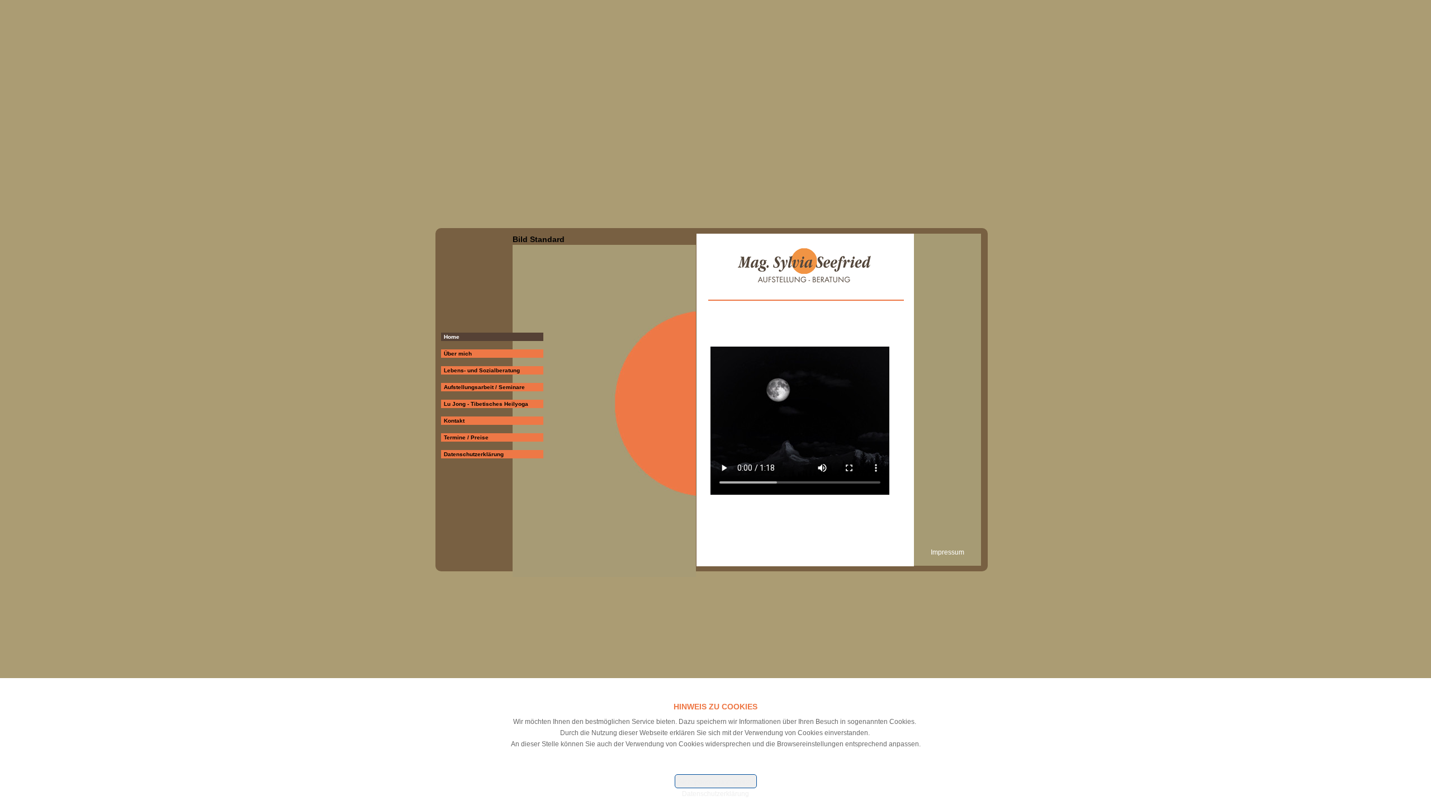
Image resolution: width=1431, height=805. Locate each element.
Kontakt (454, 421)
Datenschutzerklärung (474, 454)
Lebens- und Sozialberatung (482, 370)
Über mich (458, 354)
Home (451, 337)
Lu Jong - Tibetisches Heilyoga (486, 404)
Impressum (947, 552)
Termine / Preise (466, 437)
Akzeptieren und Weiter (716, 782)
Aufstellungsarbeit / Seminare (484, 387)
